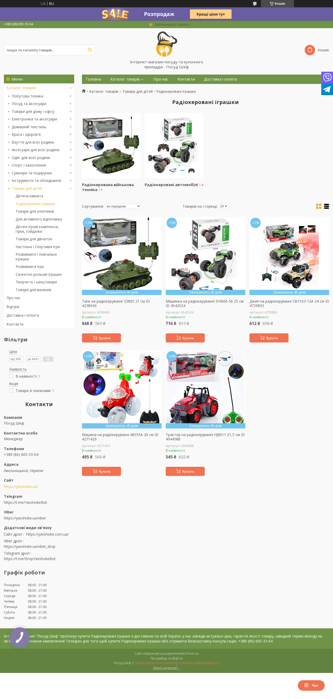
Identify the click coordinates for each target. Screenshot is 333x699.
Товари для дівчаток (34, 238)
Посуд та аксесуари (29, 103)
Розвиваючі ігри (30, 266)
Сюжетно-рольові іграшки (39, 274)
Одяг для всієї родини (31, 157)
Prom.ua (192, 653)
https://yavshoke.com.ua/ (47, 534)
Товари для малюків (33, 289)
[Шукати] (90, 50)
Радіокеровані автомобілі (171, 184)
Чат (315, 685)
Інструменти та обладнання (36, 180)
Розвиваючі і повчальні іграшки (36, 256)
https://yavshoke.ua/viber (25, 518)
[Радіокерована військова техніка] (111, 145)
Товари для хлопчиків (35, 211)
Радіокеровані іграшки (35, 203)
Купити (105, 338)
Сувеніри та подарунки (32, 172)
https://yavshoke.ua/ (21, 486)
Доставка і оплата (23, 315)
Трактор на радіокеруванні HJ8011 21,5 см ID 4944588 (205, 437)
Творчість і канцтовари (36, 281)
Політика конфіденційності (198, 663)
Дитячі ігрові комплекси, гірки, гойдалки (37, 229)
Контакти (15, 324)
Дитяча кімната (29, 195)
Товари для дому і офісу (33, 111)
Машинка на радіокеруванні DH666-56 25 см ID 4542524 (205, 303)
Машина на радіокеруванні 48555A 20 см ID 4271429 (120, 437)
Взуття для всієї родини (33, 142)
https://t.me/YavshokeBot (25, 502)
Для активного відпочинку (39, 219)
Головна (93, 79)
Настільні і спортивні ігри (38, 246)
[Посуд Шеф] (166, 44)
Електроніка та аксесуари (34, 118)
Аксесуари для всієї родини (35, 149)
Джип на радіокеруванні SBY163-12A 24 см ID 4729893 (289, 303)
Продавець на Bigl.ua (166, 658)
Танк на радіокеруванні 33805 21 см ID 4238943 (116, 303)
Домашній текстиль (29, 126)
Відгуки (13, 306)
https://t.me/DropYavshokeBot (30, 558)
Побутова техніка (27, 96)
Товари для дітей (27, 188)
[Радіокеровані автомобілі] (174, 145)
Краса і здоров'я (26, 134)
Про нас (14, 297)
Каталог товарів (21, 87)
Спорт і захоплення (29, 165)
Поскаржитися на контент (155, 663)
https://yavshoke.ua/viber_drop (29, 546)
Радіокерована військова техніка (108, 187)
